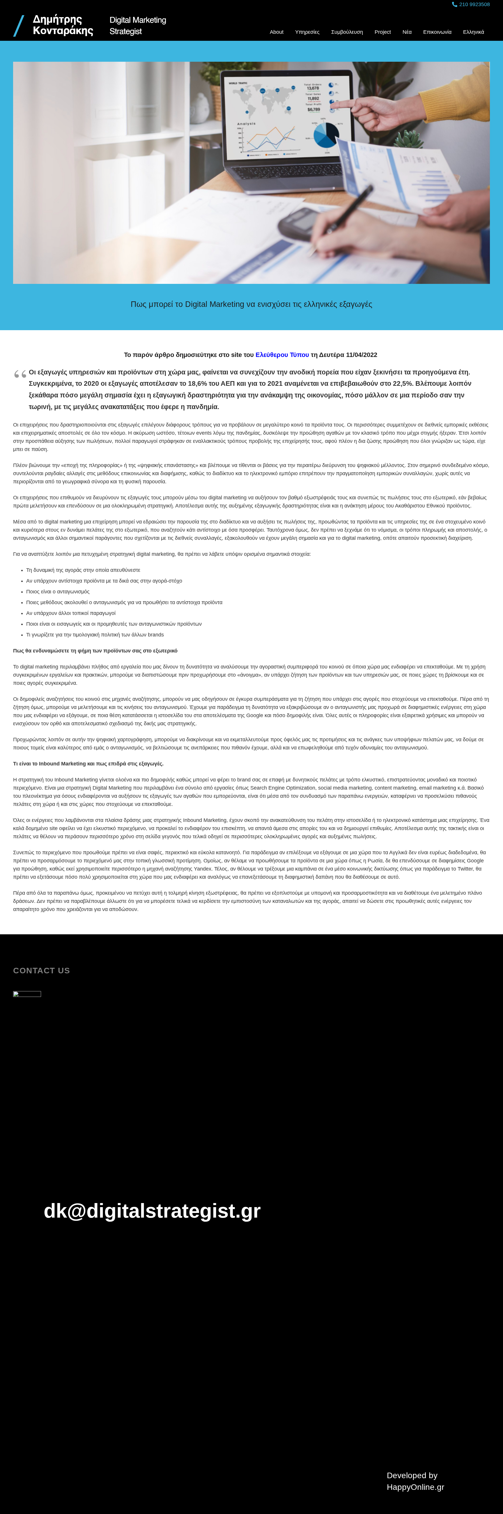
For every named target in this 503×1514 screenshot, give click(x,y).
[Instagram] (275, 1481)
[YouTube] (228, 1481)
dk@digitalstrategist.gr (152, 1211)
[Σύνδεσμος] (90, 25)
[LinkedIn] (251, 1481)
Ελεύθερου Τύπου (282, 354)
